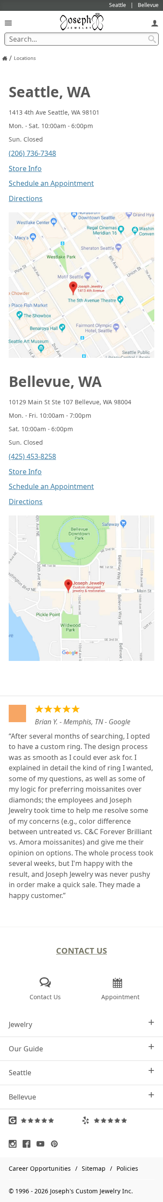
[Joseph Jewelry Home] (4, 58)
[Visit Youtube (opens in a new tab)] (43, 1144)
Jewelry (20, 1024)
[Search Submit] (152, 39)
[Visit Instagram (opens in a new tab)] (15, 1144)
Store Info (25, 168)
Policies (127, 1168)
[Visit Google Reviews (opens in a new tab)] (45, 1120)
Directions (26, 198)
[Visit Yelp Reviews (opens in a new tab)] (118, 1120)
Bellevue (22, 1097)
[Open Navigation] (8, 23)
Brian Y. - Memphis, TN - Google (82, 721)
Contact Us (81, 950)
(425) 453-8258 (32, 456)
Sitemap (94, 1168)
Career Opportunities (40, 1168)
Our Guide (26, 1048)
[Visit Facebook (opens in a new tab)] (29, 1144)
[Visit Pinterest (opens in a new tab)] (56, 1144)
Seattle (20, 1072)
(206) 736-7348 (32, 153)
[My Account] (155, 23)
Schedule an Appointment (51, 183)
